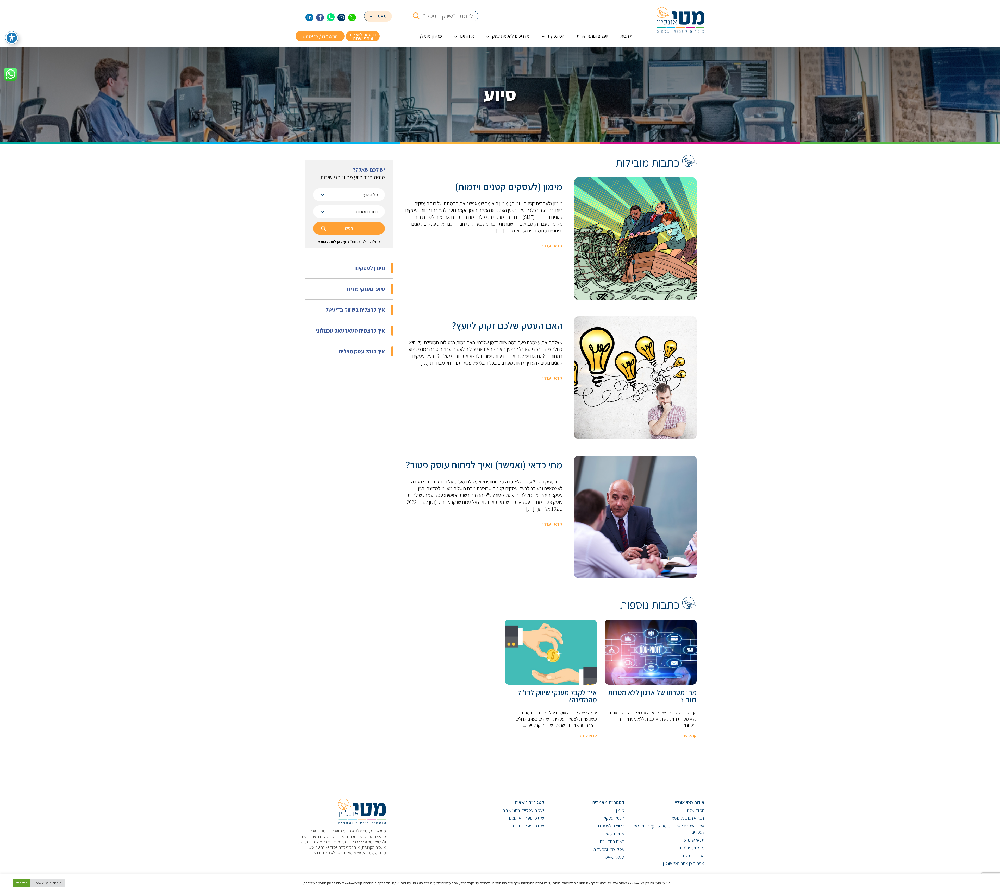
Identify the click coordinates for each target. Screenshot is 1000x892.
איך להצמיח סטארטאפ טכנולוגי (350, 330)
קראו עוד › (551, 245)
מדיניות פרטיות (692, 848)
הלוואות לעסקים (611, 826)
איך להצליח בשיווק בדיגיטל (355, 309)
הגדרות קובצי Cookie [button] (47, 883)
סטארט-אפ (614, 857)
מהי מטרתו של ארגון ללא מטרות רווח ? (652, 696)
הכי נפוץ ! (556, 36)
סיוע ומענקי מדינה (365, 288)
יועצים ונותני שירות (592, 36)
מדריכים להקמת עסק (510, 36)
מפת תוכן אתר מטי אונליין (683, 863)
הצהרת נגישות (692, 855)
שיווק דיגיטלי (614, 834)
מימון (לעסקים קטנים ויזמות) (508, 186)
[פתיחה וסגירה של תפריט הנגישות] (11, 37)
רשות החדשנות (612, 841)
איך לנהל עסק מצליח (362, 351)
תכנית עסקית (613, 818)
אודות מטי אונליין (689, 802)
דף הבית (627, 36)
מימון (620, 810)
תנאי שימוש (693, 840)
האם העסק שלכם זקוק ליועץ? (507, 325)
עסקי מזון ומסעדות (608, 849)
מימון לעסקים (370, 268)
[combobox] (349, 194)
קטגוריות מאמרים (608, 802)
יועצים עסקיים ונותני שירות (523, 810)
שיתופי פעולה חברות (527, 826)
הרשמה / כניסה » (320, 36)
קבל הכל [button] (21, 883)
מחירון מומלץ (430, 36)
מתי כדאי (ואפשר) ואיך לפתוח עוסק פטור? (484, 464)
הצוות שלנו (695, 810)
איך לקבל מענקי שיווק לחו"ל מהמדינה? (557, 696)
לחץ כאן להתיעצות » (333, 241)
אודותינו (467, 36)
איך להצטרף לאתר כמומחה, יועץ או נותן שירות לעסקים (667, 829)
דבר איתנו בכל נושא (688, 818)
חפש (349, 228)
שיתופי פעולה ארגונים (526, 818)
